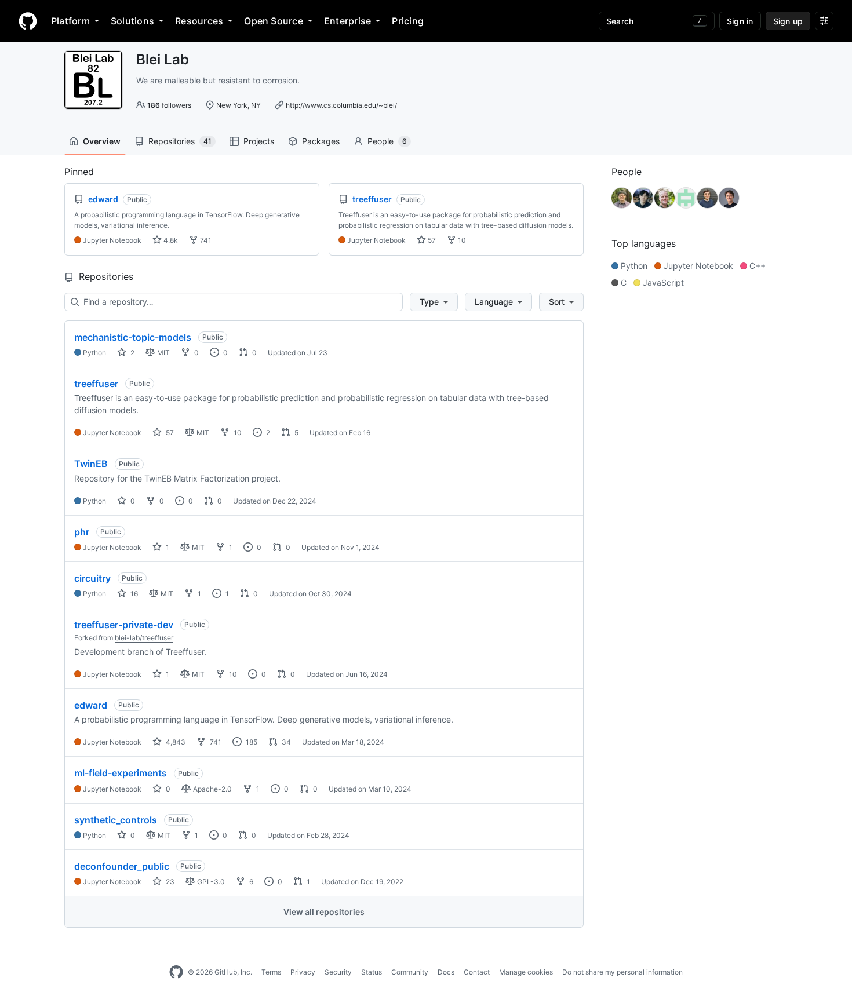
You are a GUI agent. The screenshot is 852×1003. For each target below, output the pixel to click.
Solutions (132, 21)
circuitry (92, 578)
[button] (434, 302)
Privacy (302, 972)
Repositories (180, 141)
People (387, 141)
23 (169, 881)
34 (285, 742)
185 (250, 742)
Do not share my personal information (622, 972)
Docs (446, 972)
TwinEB (91, 463)
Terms (271, 972)
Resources (199, 21)
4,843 (174, 742)
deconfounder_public (121, 866)
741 (205, 240)
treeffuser (96, 383)
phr (81, 532)
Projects (258, 141)
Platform (70, 21)
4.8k (170, 240)
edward (90, 705)
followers (169, 105)
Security (338, 972)
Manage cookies (526, 972)
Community (409, 972)
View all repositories (324, 912)
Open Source (273, 21)
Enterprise (347, 21)
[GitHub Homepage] (176, 972)
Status (371, 972)
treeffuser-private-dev (123, 624)
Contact (477, 972)
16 (133, 593)
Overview (102, 141)
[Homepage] (28, 21)
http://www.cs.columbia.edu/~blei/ (341, 105)
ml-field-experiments (120, 773)
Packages (321, 141)
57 (431, 240)
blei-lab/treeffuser (144, 637)
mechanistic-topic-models (132, 337)
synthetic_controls (115, 820)
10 (461, 240)
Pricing (408, 21)
